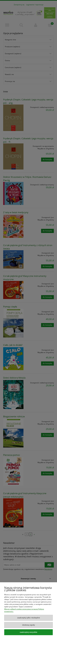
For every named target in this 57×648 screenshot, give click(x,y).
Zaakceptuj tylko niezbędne (28, 618)
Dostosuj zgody (28, 625)
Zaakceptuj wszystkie (28, 632)
